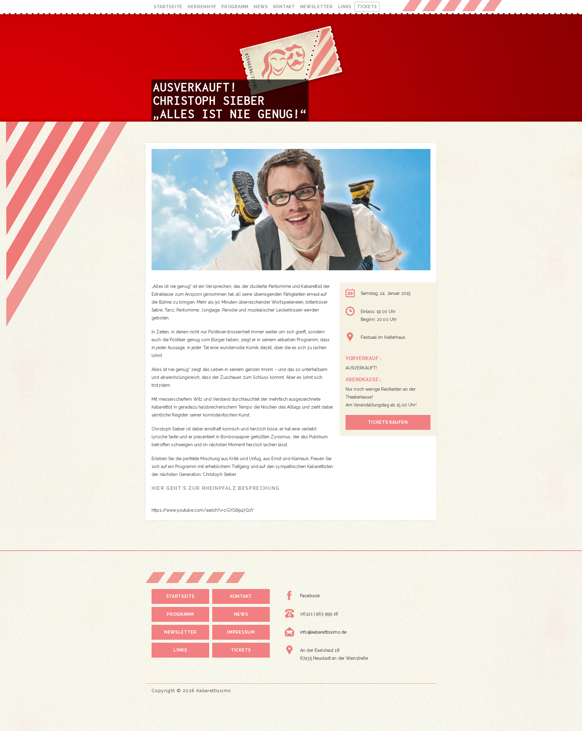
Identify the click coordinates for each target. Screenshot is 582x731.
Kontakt (284, 6)
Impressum (241, 632)
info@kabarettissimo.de (323, 632)
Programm (235, 6)
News (261, 6)
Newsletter (316, 6)
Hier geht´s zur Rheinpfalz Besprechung (216, 488)
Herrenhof (202, 6)
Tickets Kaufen (388, 422)
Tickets (367, 6)
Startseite (168, 6)
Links (345, 6)
